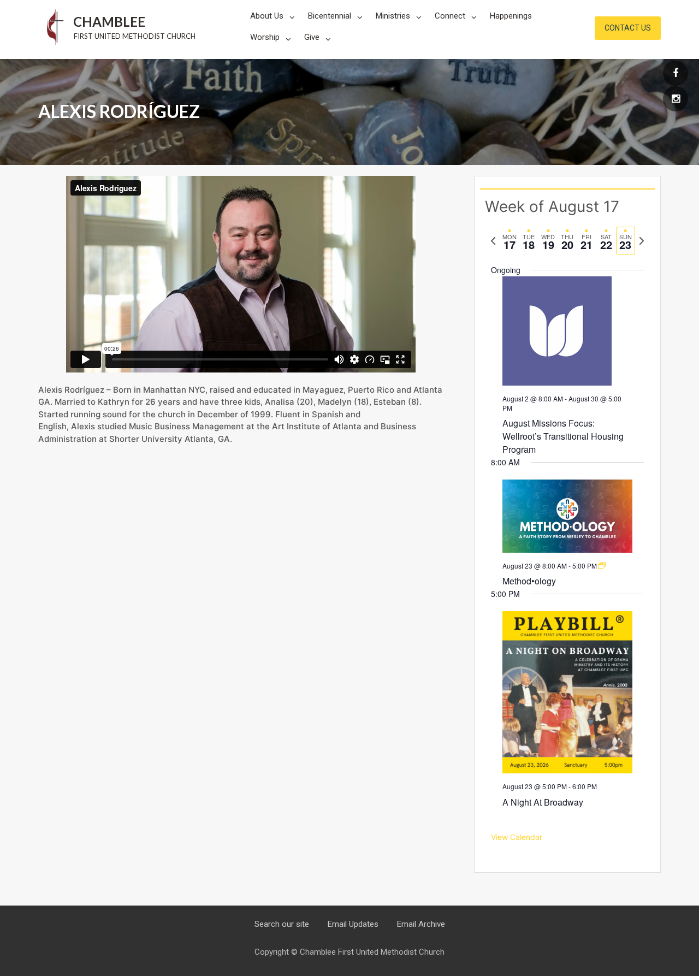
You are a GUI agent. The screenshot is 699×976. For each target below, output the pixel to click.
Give (311, 37)
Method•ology (529, 581)
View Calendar (516, 837)
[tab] (509, 241)
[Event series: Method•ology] (602, 565)
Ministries (393, 16)
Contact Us (628, 27)
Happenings (511, 16)
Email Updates (353, 924)
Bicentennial (329, 16)
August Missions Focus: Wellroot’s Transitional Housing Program (563, 436)
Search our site (281, 924)
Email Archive (421, 924)
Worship (265, 37)
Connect (450, 16)
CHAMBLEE (109, 21)
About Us (266, 16)
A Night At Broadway (542, 802)
